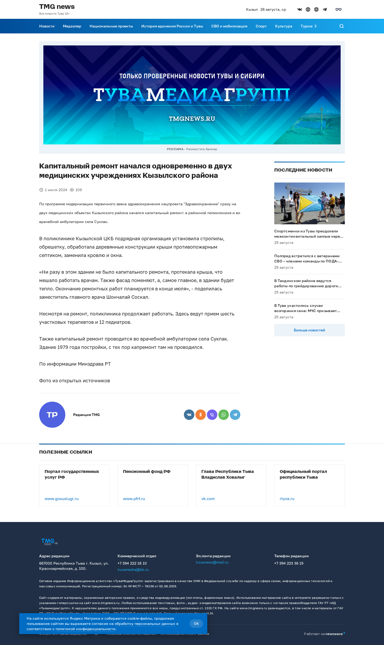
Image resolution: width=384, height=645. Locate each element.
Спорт (261, 26)
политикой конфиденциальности (85, 628)
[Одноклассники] (200, 414)
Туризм (307, 26)
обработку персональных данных (145, 623)
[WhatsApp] (223, 414)
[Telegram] (235, 414)
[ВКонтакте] (189, 414)
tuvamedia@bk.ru (133, 569)
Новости (47, 26)
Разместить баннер (201, 149)
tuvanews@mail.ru (212, 562)
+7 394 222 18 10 (132, 563)
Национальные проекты (111, 26)
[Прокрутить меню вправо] (315, 26)
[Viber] (212, 414)
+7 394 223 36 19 (288, 563)
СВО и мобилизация (229, 26)
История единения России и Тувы (172, 26)
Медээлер (72, 26)
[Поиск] (342, 26)
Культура (283, 26)
